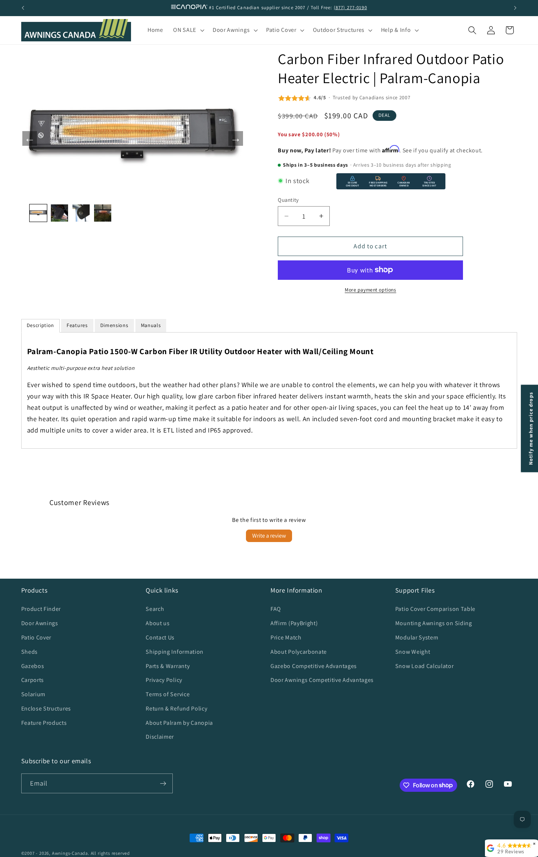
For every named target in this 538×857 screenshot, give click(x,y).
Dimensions (114, 325)
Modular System (416, 637)
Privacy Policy (164, 680)
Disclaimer (160, 737)
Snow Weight (412, 652)
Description (41, 325)
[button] (188, 30)
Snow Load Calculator (424, 666)
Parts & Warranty (168, 666)
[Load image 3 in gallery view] (81, 213)
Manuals (151, 325)
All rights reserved (110, 853)
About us (158, 623)
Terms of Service (168, 694)
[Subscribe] (163, 783)
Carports (32, 680)
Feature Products (44, 723)
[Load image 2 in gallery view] (59, 213)
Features (77, 325)
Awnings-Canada (70, 853)
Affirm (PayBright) (294, 623)
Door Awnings (39, 623)
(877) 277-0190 (350, 7)
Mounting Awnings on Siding (433, 623)
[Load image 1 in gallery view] (38, 213)
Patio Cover (36, 637)
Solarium (33, 694)
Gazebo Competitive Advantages (313, 666)
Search (155, 609)
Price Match (286, 637)
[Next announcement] (515, 8)
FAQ (275, 609)
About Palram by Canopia (179, 723)
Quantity (288, 199)
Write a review (269, 535)
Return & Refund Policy (176, 708)
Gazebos (32, 666)
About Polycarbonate (298, 652)
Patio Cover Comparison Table (435, 609)
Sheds (29, 652)
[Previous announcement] (23, 8)
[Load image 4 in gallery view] (102, 213)
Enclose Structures (46, 708)
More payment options (370, 289)
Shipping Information (174, 652)
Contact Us (160, 637)
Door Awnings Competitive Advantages (322, 680)
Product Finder (41, 609)
